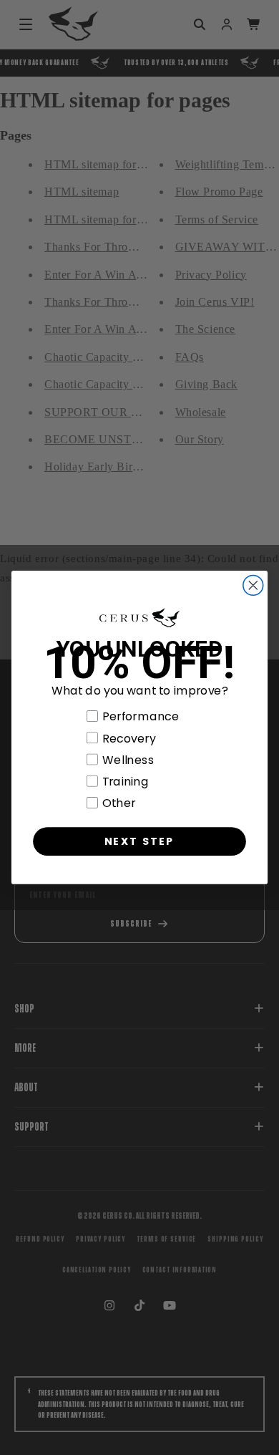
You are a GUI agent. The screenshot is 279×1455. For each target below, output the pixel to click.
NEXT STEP (139, 841)
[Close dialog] (253, 586)
